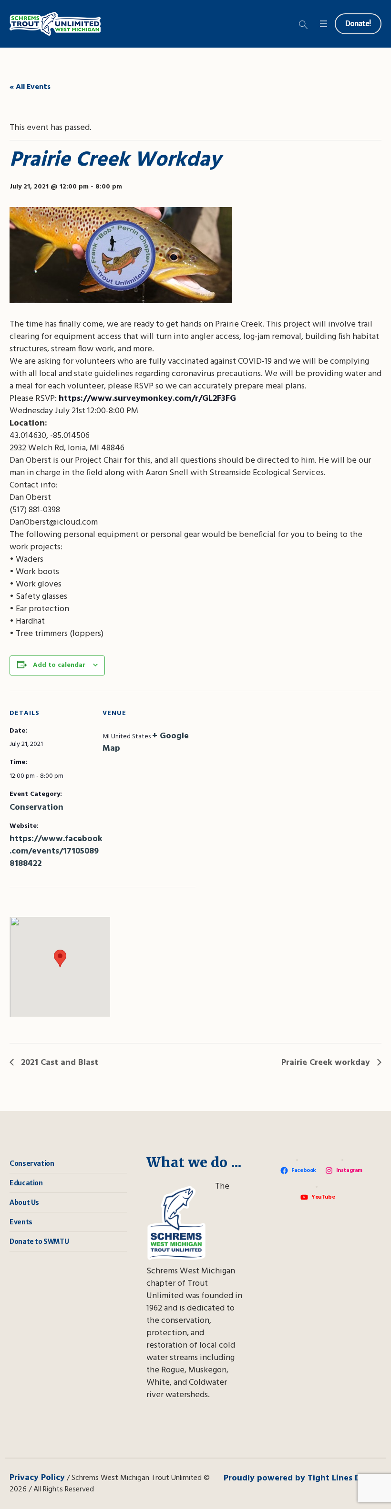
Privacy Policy (37, 1478)
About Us (24, 1202)
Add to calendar (59, 665)
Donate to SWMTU (39, 1241)
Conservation (36, 807)
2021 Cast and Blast (58, 1063)
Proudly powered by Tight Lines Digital (302, 1478)
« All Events (30, 87)
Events (21, 1222)
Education (26, 1183)
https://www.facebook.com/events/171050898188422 (56, 851)
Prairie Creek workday (326, 1063)
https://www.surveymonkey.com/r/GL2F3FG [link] (147, 399)
